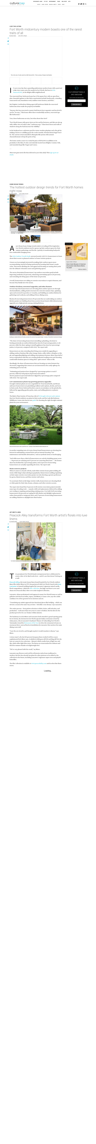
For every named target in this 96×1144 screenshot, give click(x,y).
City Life (45, 1)
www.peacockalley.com (38, 663)
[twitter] (81, 4)
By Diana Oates (13, 35)
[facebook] (79, 4)
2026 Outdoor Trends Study (21, 256)
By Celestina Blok (13, 521)
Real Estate (64, 1)
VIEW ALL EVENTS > (82, 269)
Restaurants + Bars (37, 1)
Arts (69, 1)
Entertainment (52, 1)
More (63, 4)
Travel (58, 1)
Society (38, 4)
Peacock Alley (15, 582)
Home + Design (45, 4)
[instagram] (83, 4)
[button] (25, 566)
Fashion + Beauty (53, 4)
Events (59, 4)
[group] (15, 81)
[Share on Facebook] (8, 38)
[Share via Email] (8, 44)
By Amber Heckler (13, 193)
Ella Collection (34, 588)
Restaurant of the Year (31, 623)
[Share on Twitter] (8, 41)
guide (34, 400)
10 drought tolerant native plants (49, 396)
